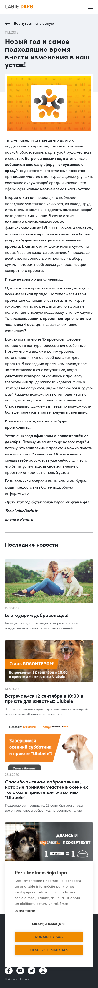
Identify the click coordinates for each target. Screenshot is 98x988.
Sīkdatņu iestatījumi (48, 924)
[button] (90, 7)
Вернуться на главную (34, 23)
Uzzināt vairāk (25, 911)
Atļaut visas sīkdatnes (48, 950)
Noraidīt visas (49, 937)
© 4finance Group (17, 979)
